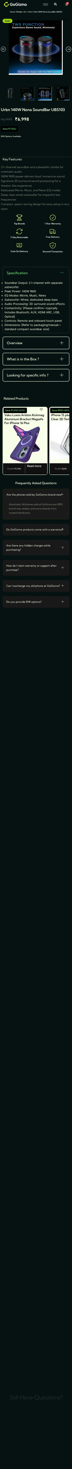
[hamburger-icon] (45, 4)
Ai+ (25, 12)
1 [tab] (28, 83)
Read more (36, 466)
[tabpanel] (36, 48)
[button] (55, 4)
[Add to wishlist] (66, 20)
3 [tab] (38, 83)
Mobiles (19, 12)
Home (12, 12)
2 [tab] (33, 83)
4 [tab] (44, 83)
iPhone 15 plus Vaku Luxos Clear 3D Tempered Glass (24, 417)
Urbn (30, 12)
